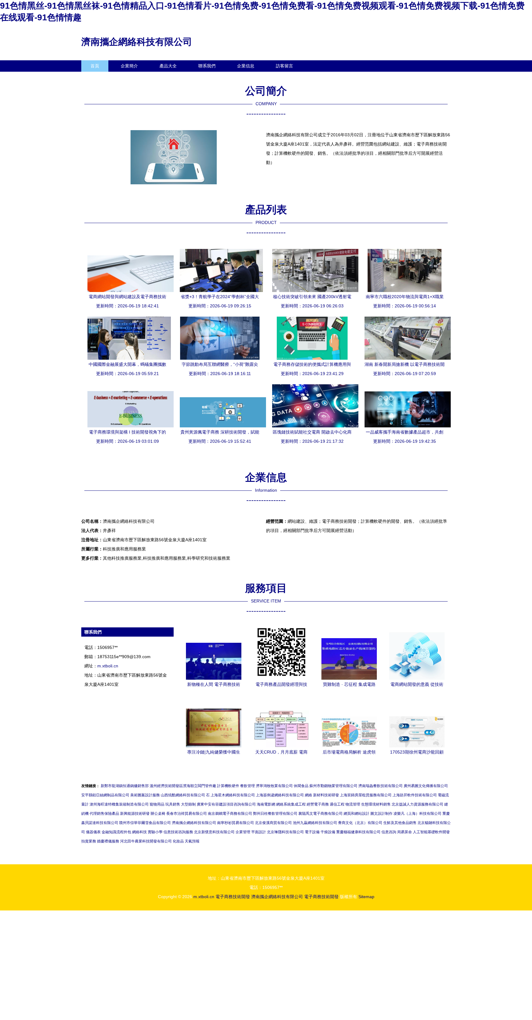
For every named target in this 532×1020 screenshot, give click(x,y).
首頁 (95, 65)
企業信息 (245, 65)
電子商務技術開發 (233, 896)
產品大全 (168, 65)
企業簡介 (129, 65)
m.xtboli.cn (107, 665)
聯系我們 (207, 65)
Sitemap (366, 896)
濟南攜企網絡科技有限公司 (136, 42)
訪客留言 (284, 65)
